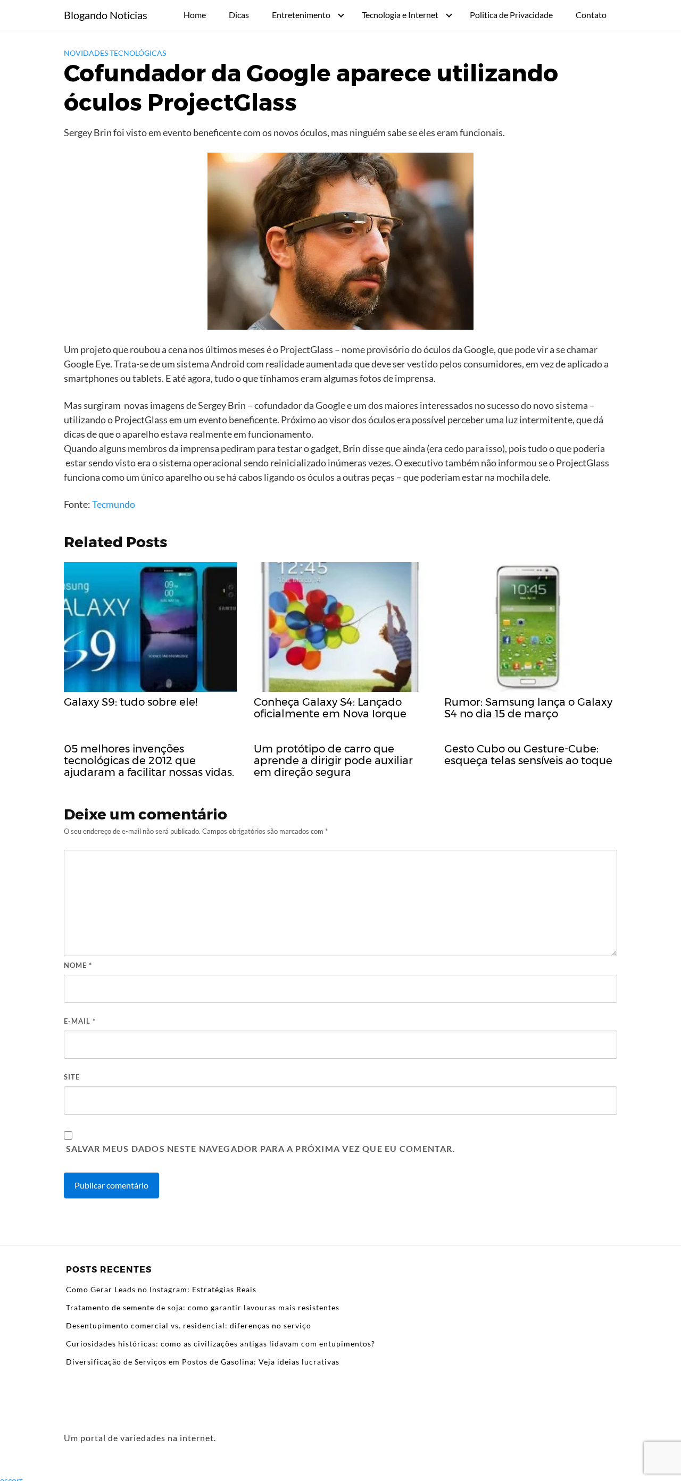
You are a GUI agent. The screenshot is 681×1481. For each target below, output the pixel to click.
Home (195, 15)
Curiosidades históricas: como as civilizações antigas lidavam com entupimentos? (220, 1343)
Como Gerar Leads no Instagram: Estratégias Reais (161, 1289)
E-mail (80, 1021)
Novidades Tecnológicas (115, 52)
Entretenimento (301, 15)
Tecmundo (114, 504)
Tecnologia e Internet (400, 15)
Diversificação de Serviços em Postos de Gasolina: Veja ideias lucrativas (202, 1361)
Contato (591, 15)
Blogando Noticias (105, 15)
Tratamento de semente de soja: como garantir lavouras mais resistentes (202, 1307)
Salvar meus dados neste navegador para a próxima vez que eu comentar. (260, 1148)
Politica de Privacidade (511, 15)
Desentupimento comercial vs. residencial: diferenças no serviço (188, 1325)
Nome (78, 965)
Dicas (239, 15)
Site (72, 1077)
